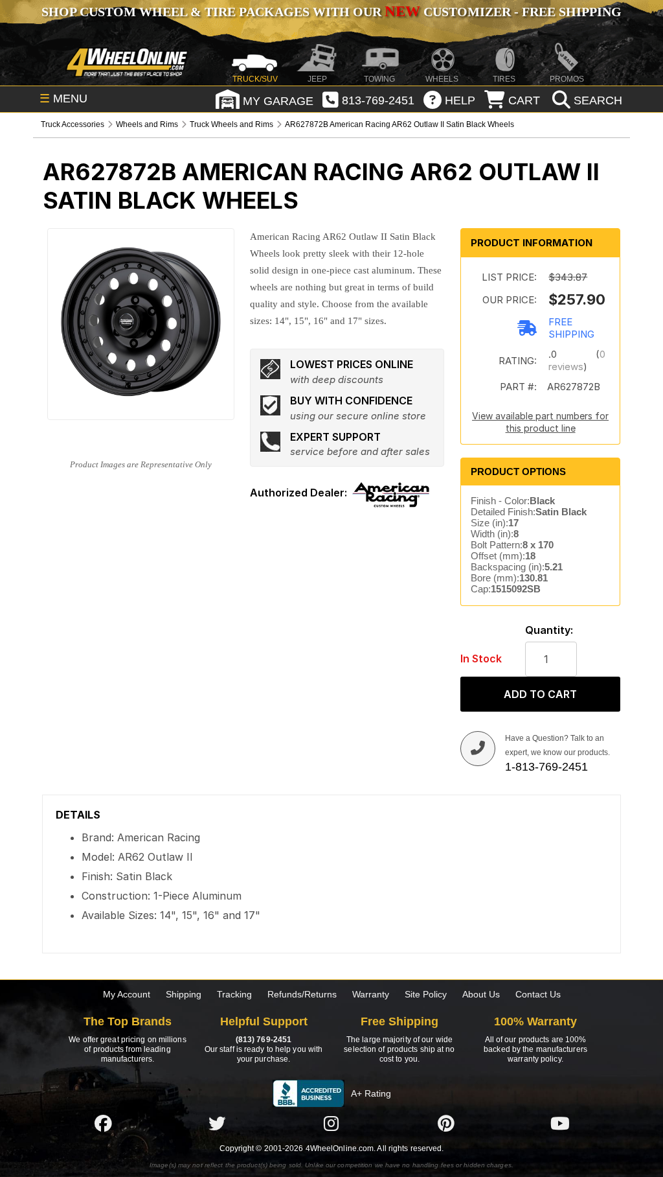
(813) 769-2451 (263, 1039)
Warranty (370, 994)
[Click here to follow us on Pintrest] (446, 1123)
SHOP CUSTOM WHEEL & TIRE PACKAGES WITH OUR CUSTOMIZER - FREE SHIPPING (331, 12)
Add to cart (540, 694)
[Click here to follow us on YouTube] (560, 1123)
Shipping (183, 994)
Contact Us (538, 994)
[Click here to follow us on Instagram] (331, 1123)
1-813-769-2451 (546, 766)
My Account (126, 994)
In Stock (481, 659)
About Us (481, 994)
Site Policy (426, 994)
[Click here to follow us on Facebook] (103, 1123)
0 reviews (576, 360)
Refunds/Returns (302, 994)
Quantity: (549, 630)
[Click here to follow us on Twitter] (217, 1123)
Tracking (234, 994)
